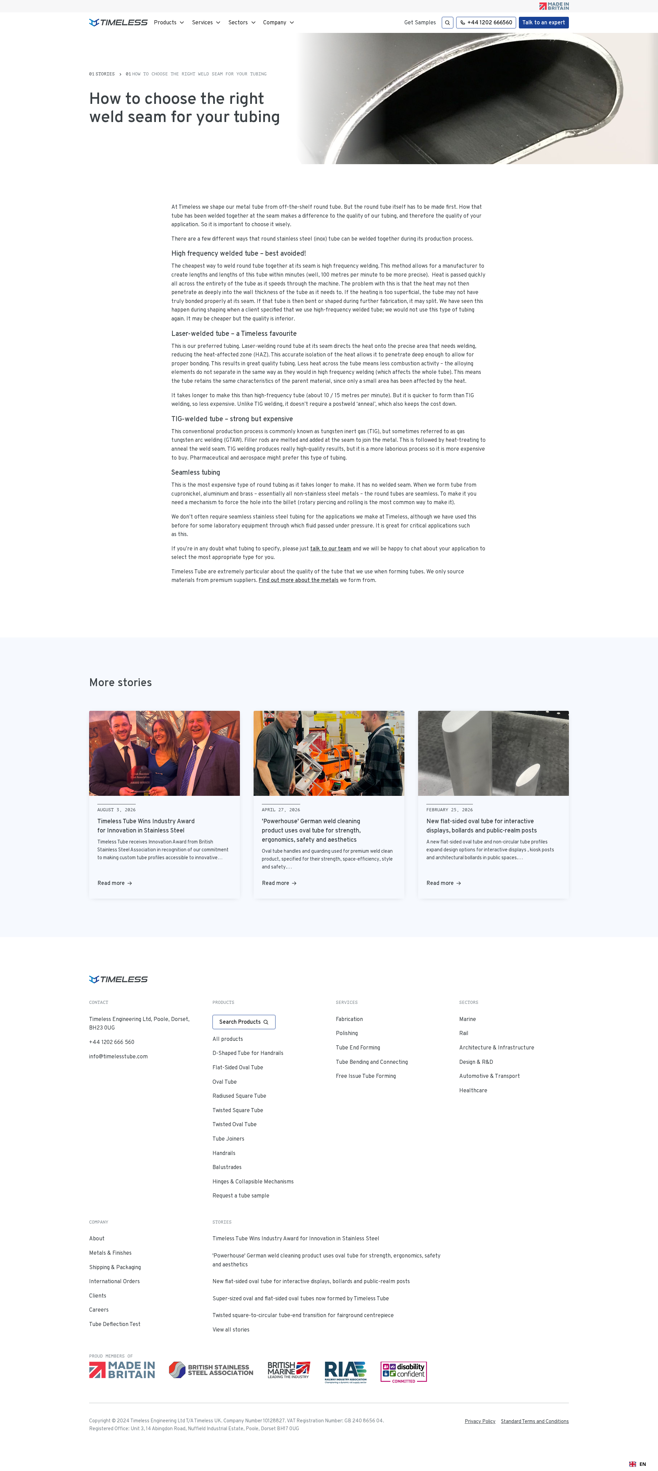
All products (227, 1039)
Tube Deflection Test (115, 1324)
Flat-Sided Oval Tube (237, 1067)
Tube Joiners (228, 1138)
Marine (467, 1019)
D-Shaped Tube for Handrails (247, 1053)
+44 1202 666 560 (111, 1042)
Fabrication (349, 1019)
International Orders (114, 1281)
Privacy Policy (480, 1421)
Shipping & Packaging (115, 1267)
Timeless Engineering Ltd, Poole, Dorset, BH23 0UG (139, 1024)
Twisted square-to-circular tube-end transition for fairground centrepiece (303, 1315)
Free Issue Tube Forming (366, 1076)
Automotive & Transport (489, 1076)
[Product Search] (447, 22)
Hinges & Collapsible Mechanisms (253, 1181)
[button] (170, 22)
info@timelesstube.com (118, 1056)
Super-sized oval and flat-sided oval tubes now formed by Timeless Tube (300, 1298)
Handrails (223, 1153)
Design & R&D (476, 1062)
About (97, 1238)
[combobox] (637, 1464)
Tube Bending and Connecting (372, 1062)
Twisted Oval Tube (234, 1124)
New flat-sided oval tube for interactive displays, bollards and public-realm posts (311, 1281)
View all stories (230, 1329)
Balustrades (227, 1167)
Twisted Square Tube (237, 1110)
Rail (463, 1033)
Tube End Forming (358, 1047)
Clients (97, 1295)
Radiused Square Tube (239, 1095)
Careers (99, 1309)
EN (642, 1464)
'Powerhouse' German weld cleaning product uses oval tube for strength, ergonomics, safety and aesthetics (326, 1260)
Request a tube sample (240, 1195)
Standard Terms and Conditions (535, 1421)
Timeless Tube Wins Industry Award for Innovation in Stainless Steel (295, 1238)
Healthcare (473, 1090)
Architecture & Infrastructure (496, 1047)
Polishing (347, 1033)
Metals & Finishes (110, 1252)
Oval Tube (224, 1081)
